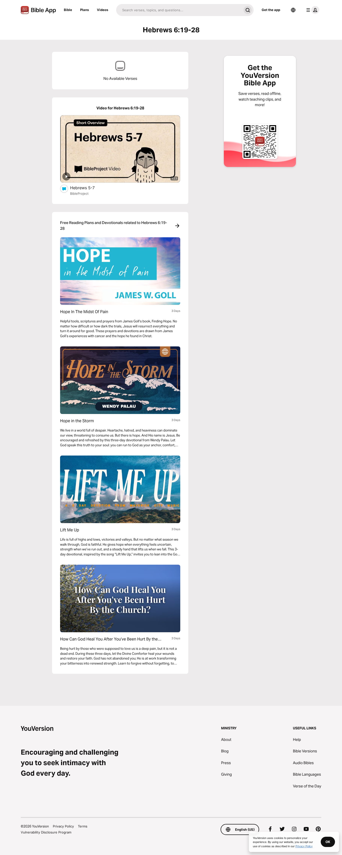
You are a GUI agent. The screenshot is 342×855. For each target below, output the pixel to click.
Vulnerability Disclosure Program (46, 832)
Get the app (271, 10)
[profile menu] (311, 10)
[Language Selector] (293, 10)
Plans (84, 10)
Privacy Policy (63, 826)
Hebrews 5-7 (87, 187)
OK (327, 842)
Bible (68, 10)
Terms (82, 826)
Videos (102, 10)
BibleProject (79, 193)
